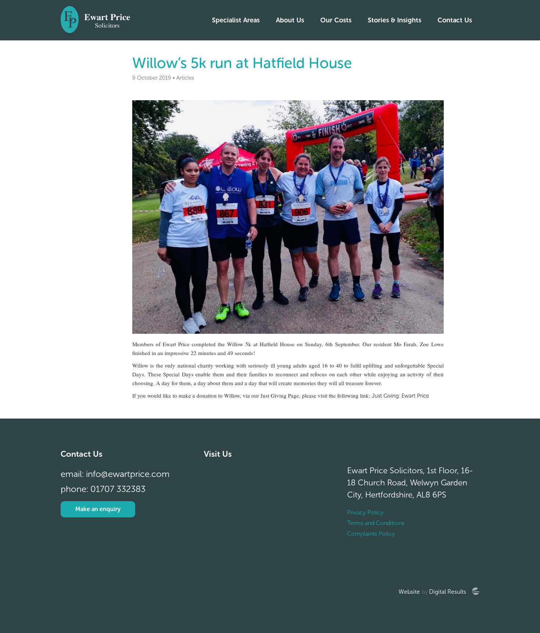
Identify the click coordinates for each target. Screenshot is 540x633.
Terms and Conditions (375, 523)
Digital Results (447, 591)
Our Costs (336, 20)
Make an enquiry (97, 509)
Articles (185, 78)
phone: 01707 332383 (103, 489)
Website (409, 591)
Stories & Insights (394, 20)
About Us (290, 20)
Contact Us (455, 20)
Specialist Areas (236, 20)
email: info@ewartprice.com (115, 474)
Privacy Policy (365, 512)
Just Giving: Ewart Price (400, 396)
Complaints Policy (371, 533)
